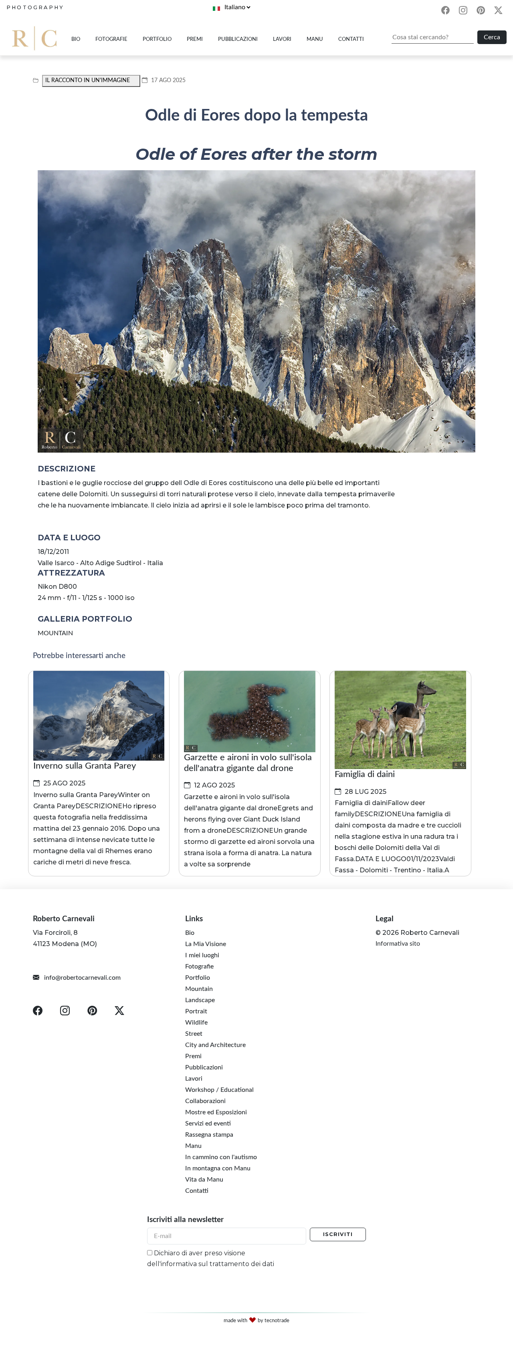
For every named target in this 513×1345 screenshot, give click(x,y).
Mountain (199, 989)
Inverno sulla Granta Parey (84, 765)
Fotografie (111, 39)
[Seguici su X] (499, 11)
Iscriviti (338, 1234)
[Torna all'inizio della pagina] (495, 1271)
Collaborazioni (205, 1101)
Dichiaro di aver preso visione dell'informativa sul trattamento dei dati (210, 1258)
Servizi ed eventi (208, 1123)
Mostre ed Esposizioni (216, 1112)
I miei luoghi (202, 955)
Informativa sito (398, 943)
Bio (75, 39)
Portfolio (157, 39)
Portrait (196, 1011)
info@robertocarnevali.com (81, 978)
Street (193, 1034)
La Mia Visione (205, 944)
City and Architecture (215, 1045)
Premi (195, 39)
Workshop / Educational (219, 1090)
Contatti (351, 39)
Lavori (282, 39)
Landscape (200, 1000)
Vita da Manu (204, 1179)
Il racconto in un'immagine (87, 80)
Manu (315, 39)
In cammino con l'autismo (221, 1157)
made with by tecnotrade (256, 1320)
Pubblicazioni (238, 39)
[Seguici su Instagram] (463, 11)
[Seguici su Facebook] (445, 11)
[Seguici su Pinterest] (481, 11)
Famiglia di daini (365, 774)
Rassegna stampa (209, 1135)
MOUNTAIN (55, 633)
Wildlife (196, 1022)
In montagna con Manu (217, 1168)
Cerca (492, 37)
